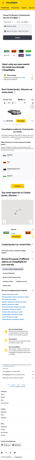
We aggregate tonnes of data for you (14, 374)
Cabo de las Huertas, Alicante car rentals (13, 307)
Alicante (23, 385)
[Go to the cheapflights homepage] (12, 3)
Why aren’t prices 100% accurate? (13, 378)
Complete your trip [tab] (21, 281)
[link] (17, 186)
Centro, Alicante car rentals (10, 317)
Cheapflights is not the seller (11, 371)
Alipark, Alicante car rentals (10, 294)
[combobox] (8, 22)
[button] (3, 3)
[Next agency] (30, 222)
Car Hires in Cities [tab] (8, 281)
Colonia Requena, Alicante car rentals (13, 319)
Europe (13, 385)
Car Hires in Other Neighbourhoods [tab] (13, 269)
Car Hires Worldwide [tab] (9, 273)
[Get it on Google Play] (6, 444)
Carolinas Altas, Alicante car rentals (12, 312)
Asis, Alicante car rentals (9, 299)
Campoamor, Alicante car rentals (11, 309)
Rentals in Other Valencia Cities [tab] (12, 277)
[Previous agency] (4, 222)
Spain (18, 385)
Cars (8, 385)
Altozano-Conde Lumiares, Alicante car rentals (15, 297)
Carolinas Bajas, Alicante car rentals (12, 314)
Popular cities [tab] (7, 285)
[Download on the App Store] (16, 444)
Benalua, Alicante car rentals (10, 304)
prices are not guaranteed (8, 366)
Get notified (22, 77)
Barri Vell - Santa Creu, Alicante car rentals (14, 302)
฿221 (16, 18)
